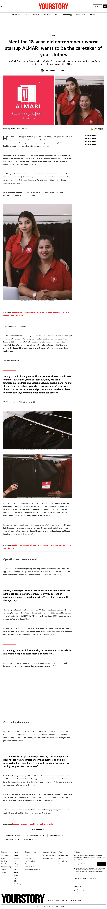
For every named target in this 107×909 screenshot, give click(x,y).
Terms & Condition (76, 900)
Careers (57, 900)
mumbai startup (29, 839)
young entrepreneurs (12, 835)
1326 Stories (63, 71)
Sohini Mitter (50, 71)
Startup (53, 35)
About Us (50, 900)
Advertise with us (37, 829)
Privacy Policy (65, 900)
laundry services (55, 835)
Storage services (11, 839)
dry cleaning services (34, 835)
